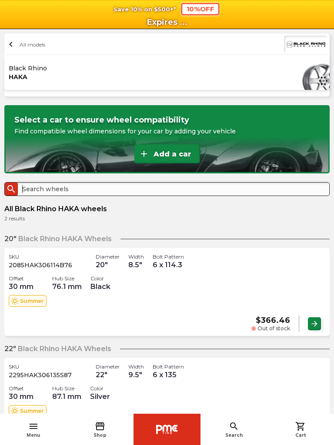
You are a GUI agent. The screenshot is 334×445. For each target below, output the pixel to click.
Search (234, 429)
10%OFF (200, 9)
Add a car (165, 154)
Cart (300, 429)
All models (26, 44)
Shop (100, 429)
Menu (33, 429)
